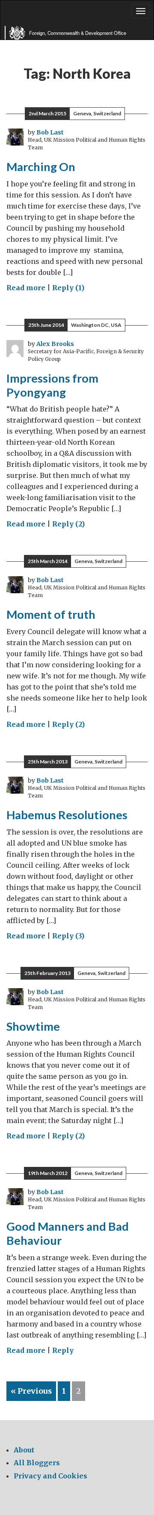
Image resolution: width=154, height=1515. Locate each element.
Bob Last (50, 132)
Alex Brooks (55, 344)
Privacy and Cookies (50, 1476)
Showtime (33, 1026)
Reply (63, 1350)
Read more (25, 287)
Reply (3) (68, 936)
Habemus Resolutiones (66, 815)
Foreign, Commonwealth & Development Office (77, 32)
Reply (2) (68, 524)
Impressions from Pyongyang (52, 385)
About (24, 1450)
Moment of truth (50, 614)
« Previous (31, 1391)
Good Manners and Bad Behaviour (67, 1233)
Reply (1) (68, 287)
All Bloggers (37, 1462)
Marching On (40, 167)
